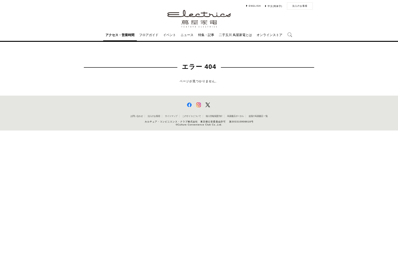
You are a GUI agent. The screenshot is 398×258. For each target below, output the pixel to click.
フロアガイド (148, 35)
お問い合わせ (136, 116)
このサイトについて (191, 116)
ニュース (187, 35)
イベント (169, 35)
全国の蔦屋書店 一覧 (258, 116)
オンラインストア (269, 35)
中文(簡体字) (275, 6)
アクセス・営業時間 (120, 35)
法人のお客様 (299, 6)
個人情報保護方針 (214, 116)
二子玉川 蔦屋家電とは (235, 35)
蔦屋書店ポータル (235, 116)
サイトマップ (171, 116)
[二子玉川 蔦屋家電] (199, 25)
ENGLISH (255, 6)
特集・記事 (206, 35)
